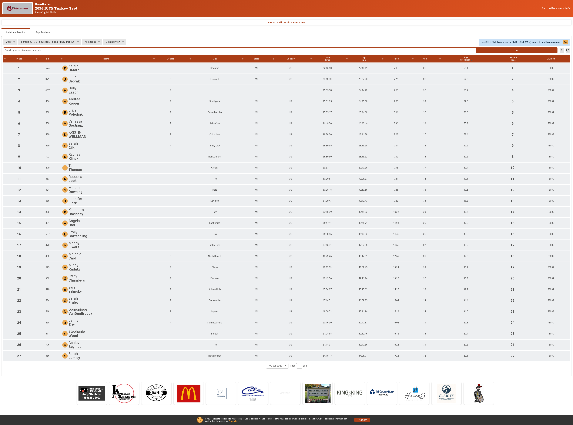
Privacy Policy (234, 421)
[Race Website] (18, 8)
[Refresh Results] (568, 50)
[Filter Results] (562, 50)
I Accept (362, 419)
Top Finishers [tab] (43, 32)
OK (565, 42)
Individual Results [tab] (15, 32)
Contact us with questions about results (286, 22)
